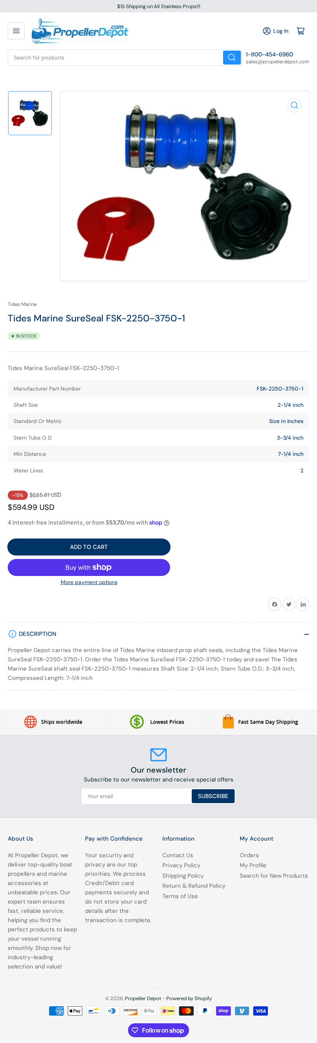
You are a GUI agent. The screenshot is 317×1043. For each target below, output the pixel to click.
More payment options (89, 582)
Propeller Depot (143, 998)
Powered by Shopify (189, 998)
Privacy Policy (181, 865)
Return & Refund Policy (193, 886)
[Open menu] (16, 30)
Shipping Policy (183, 876)
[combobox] (125, 57)
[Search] (231, 57)
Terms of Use (180, 896)
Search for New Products (274, 876)
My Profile (253, 865)
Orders (249, 855)
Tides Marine (22, 304)
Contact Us (177, 855)
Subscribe (213, 796)
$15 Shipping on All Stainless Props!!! (158, 6)
